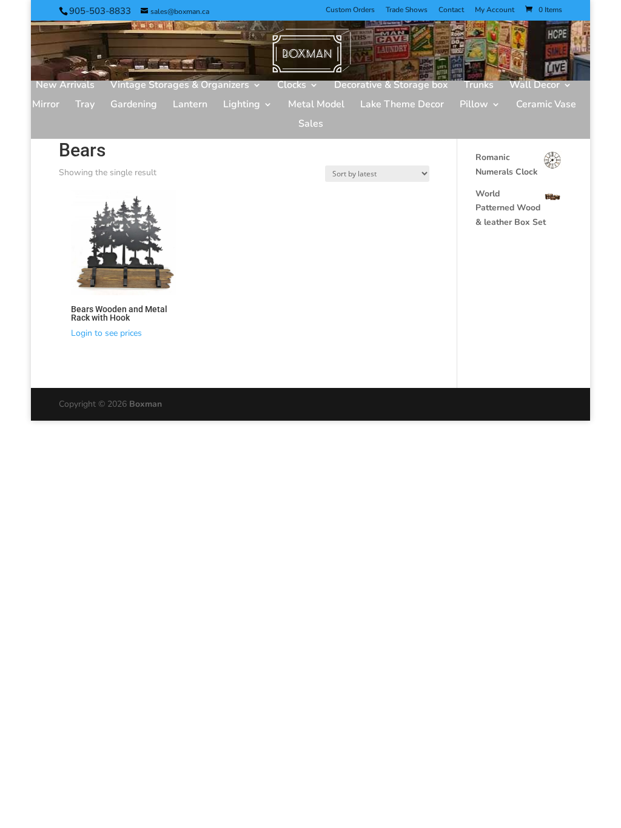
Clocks (291, 86)
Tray (85, 105)
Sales (310, 124)
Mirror (45, 105)
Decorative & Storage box (391, 86)
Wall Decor (534, 86)
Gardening (133, 105)
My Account (494, 10)
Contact (451, 10)
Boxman (145, 404)
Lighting (241, 105)
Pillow (474, 105)
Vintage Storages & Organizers (179, 86)
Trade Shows (407, 10)
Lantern (190, 105)
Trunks (479, 86)
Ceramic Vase (546, 105)
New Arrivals (65, 86)
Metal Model (316, 105)
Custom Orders (350, 10)
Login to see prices (106, 333)
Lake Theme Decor (402, 105)
